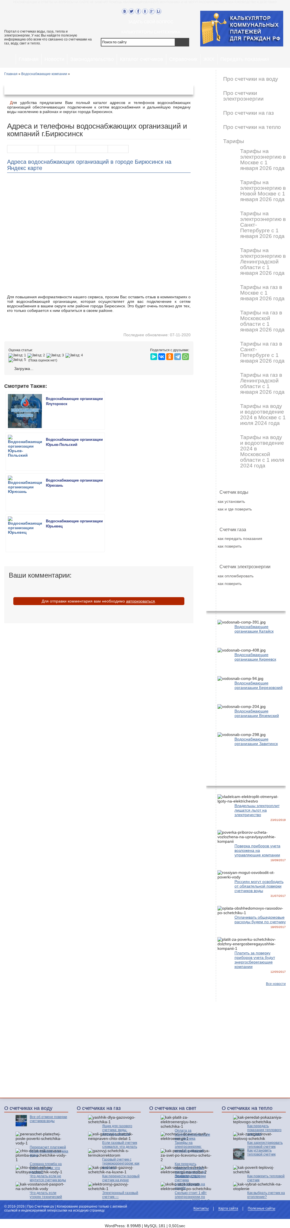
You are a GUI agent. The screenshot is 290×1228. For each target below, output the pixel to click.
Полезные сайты (261, 1208)
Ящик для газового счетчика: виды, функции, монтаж (117, 1130)
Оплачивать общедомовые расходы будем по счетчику (260, 919)
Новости (54, 59)
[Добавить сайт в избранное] (165, 11)
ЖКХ (208, 59)
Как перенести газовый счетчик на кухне (121, 1178)
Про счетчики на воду (250, 79)
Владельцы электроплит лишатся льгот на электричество (257, 810)
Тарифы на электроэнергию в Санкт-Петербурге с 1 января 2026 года (263, 225)
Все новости (276, 984)
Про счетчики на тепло (252, 127)
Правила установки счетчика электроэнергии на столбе (190, 1182)
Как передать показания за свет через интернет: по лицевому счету (190, 1170)
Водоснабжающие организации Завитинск (256, 741)
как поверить (230, 546)
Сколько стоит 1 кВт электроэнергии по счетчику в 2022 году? (192, 1197)
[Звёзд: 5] (17, 360)
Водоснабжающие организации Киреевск (255, 656)
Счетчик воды (233, 492)
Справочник (183, 59)
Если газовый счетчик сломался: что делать (119, 1145)
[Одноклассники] (169, 355)
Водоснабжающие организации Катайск (254, 628)
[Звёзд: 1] (17, 355)
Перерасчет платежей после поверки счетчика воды (49, 1151)
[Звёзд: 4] (74, 355)
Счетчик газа (232, 529)
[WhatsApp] (185, 355)
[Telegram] (177, 355)
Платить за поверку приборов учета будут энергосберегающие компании (254, 960)
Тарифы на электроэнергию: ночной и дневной (189, 1147)
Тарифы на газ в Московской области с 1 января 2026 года (262, 321)
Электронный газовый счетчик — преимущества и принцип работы (120, 1199)
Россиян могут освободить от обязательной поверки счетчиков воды (258, 886)
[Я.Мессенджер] (153, 355)
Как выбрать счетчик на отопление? (266, 1195)
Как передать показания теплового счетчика (264, 1130)
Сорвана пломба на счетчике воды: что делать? (46, 1168)
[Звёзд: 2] (36, 355)
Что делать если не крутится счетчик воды (48, 1178)
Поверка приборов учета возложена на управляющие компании (257, 850)
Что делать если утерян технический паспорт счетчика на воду (46, 1199)
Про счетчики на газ (248, 113)
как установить (231, 501)
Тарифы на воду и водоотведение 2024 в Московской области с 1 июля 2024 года (262, 452)
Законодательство (92, 59)
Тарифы (233, 141)
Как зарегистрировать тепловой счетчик (265, 1145)
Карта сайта (228, 1208)
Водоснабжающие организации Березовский (258, 685)
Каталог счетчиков (141, 59)
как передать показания (240, 538)
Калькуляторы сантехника (150, 32)
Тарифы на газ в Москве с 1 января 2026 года (262, 292)
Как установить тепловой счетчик (261, 1152)
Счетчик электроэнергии (244, 566)
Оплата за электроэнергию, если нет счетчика (192, 1134)
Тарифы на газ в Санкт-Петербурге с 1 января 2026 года (262, 352)
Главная (29, 59)
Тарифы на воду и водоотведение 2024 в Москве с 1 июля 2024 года (263, 414)
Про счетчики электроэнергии (243, 96)
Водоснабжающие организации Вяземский (256, 713)
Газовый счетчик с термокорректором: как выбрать (120, 1163)
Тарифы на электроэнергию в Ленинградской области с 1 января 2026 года (263, 262)
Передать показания (244, 59)
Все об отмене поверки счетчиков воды (48, 1119)
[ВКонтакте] (161, 355)
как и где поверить (235, 509)
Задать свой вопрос (150, 22)
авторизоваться (140, 601)
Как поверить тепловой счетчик (266, 1178)
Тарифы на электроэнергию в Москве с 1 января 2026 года (263, 159)
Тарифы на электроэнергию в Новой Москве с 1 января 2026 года (263, 191)
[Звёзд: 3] (55, 355)
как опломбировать (235, 576)
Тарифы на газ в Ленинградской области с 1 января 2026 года (262, 383)
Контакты (201, 1208)
